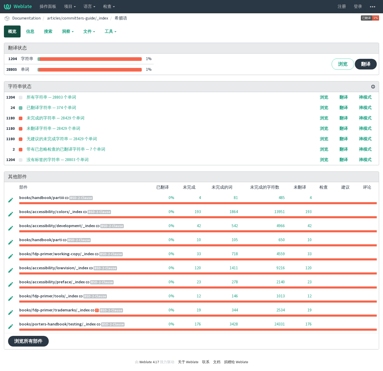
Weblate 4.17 (149, 362)
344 (235, 310)
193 (198, 212)
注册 (342, 6)
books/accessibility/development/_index (57, 226)
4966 (280, 226)
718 (235, 254)
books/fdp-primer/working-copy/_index (56, 254)
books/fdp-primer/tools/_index (48, 296)
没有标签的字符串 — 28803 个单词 (58, 160)
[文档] (373, 86)
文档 (216, 362)
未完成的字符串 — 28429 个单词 (55, 118)
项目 (68, 6)
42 (199, 226)
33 (199, 254)
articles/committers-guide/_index (77, 18)
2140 (280, 282)
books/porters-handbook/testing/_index (57, 324)
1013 (280, 296)
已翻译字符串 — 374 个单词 (51, 108)
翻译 (365, 64)
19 (199, 310)
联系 (205, 362)
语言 (88, 6)
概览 (12, 31)
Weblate (23, 6)
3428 (234, 324)
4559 (280, 254)
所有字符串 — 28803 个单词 (51, 97)
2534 (280, 310)
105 (235, 240)
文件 (87, 31)
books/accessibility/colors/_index (50, 212)
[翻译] (11, 199)
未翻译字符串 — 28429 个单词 (53, 128)
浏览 (343, 64)
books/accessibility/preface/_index (52, 282)
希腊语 (121, 18)
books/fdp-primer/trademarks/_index (54, 310)
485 (282, 198)
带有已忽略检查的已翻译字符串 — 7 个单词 (66, 149)
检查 (107, 6)
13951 (279, 212)
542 (235, 226)
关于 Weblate (188, 362)
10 (199, 240)
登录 (358, 6)
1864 (234, 212)
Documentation (26, 18)
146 (235, 296)
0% (171, 198)
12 (199, 296)
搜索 (48, 31)
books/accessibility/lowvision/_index (53, 268)
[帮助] (372, 6)
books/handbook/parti (40, 240)
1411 (234, 268)
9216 (280, 268)
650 (282, 240)
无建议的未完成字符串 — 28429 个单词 (62, 139)
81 (236, 198)
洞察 (66, 31)
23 (199, 282)
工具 (109, 31)
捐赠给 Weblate (236, 362)
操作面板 (48, 6)
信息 (30, 31)
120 (198, 268)
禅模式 (365, 97)
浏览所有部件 (28, 341)
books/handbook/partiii (41, 198)
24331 (279, 324)
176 (198, 324)
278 (235, 282)
